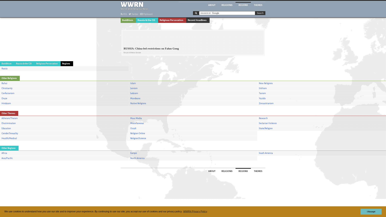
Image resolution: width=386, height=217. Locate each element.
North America (137, 158)
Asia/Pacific (7, 158)
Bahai (4, 83)
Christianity (7, 88)
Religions (227, 5)
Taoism (262, 93)
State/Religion (266, 128)
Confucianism (8, 93)
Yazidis (262, 98)
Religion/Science (138, 138)
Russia (5, 68)
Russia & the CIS (146, 20)
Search (260, 13)
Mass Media (136, 118)
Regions (243, 5)
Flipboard (147, 14)
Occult (133, 128)
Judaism (134, 93)
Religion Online (137, 133)
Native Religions (138, 103)
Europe (133, 153)
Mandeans (135, 98)
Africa (4, 153)
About (211, 5)
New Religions (266, 83)
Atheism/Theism (10, 118)
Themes (258, 5)
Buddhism (127, 20)
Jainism (134, 88)
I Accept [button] (371, 211)
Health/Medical (9, 138)
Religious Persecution (171, 20)
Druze (4, 98)
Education (6, 128)
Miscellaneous (137, 123)
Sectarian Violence (268, 123)
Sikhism (263, 88)
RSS (125, 14)
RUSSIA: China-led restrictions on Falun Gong (151, 48)
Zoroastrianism (266, 103)
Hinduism (6, 103)
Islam (133, 83)
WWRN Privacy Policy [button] (195, 211)
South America (266, 153)
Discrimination (9, 123)
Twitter (134, 14)
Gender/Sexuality (10, 133)
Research (263, 118)
